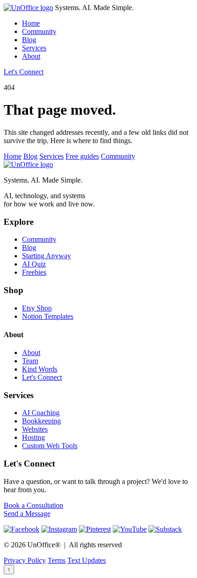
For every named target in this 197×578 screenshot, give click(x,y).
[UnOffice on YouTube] (130, 529)
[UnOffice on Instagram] (59, 529)
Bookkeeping (41, 421)
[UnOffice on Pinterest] (95, 529)
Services (34, 48)
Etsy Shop (37, 308)
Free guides (82, 156)
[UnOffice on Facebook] (21, 529)
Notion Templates (47, 316)
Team (30, 361)
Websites (35, 429)
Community (39, 31)
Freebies (34, 272)
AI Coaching (41, 413)
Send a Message (27, 513)
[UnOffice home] (28, 7)
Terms (57, 560)
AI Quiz (34, 264)
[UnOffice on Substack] (165, 529)
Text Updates (86, 560)
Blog (29, 40)
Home (31, 23)
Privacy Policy (25, 560)
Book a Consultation (33, 505)
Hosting (33, 437)
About (31, 56)
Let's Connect (24, 72)
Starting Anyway (46, 256)
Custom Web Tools (49, 446)
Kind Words (39, 369)
